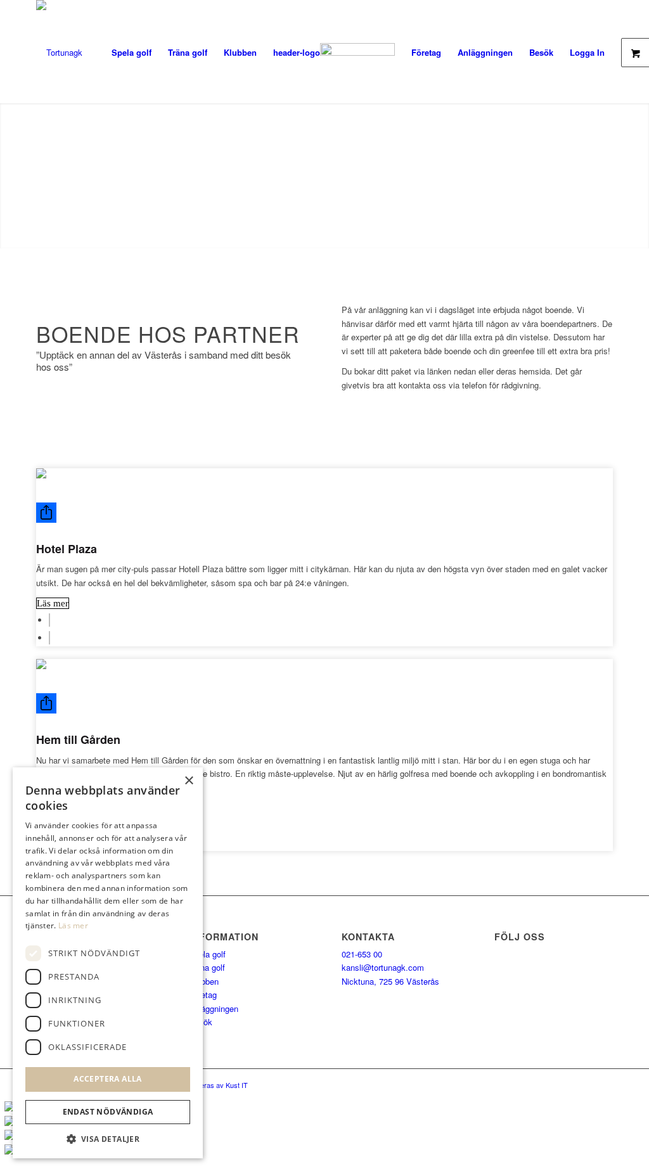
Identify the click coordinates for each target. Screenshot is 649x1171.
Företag (203, 995)
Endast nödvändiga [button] (108, 1111)
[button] (107, 1139)
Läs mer (52, 603)
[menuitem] (131, 52)
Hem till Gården (78, 739)
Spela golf (207, 954)
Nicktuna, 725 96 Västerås (390, 981)
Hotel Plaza (66, 549)
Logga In (587, 52)
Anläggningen (213, 1008)
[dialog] (108, 962)
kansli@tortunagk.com (383, 967)
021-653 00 (362, 954)
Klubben (204, 981)
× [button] (188, 781)
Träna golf (207, 967)
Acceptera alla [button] (108, 1078)
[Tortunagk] (59, 52)
